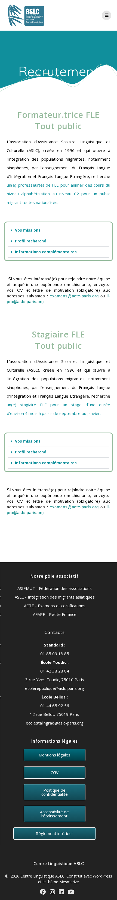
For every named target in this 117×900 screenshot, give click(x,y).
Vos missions (28, 230)
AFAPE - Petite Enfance (54, 614)
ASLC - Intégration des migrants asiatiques (55, 597)
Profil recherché (30, 240)
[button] (58, 230)
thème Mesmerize (63, 881)
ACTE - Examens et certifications (54, 605)
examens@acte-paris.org (74, 296)
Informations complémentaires (46, 251)
